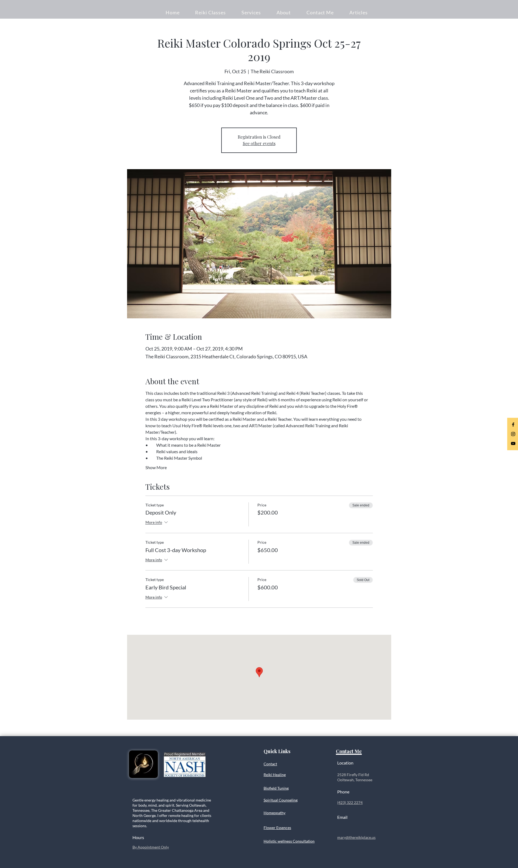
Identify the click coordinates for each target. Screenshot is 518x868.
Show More (156, 467)
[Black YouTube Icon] (513, 443)
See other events (259, 143)
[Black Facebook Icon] (513, 424)
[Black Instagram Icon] (513, 434)
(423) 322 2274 (350, 802)
